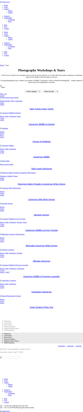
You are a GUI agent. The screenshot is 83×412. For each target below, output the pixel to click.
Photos (10, 11)
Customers (11, 20)
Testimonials (8, 18)
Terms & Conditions (9, 326)
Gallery (6, 9)
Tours (6, 7)
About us (7, 16)
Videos (10, 12)
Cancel (2, 96)
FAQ (5, 27)
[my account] (0, 61)
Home (6, 5)
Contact (6, 28)
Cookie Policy (8, 323)
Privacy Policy (8, 324)
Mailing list (7, 321)
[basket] (0, 59)
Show (3, 94)
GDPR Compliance (9, 330)
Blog (5, 25)
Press (9, 21)
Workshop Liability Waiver (11, 328)
